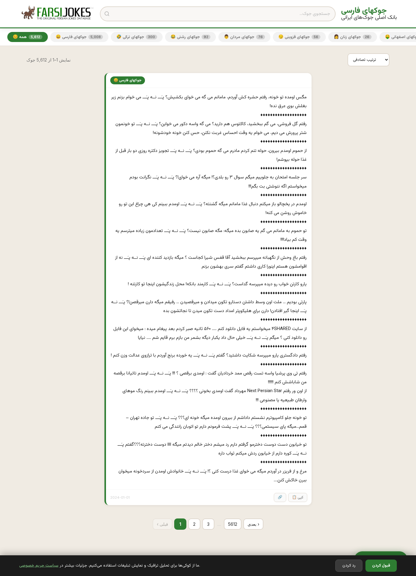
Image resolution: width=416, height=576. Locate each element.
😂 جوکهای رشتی (189, 37)
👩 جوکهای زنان (351, 37)
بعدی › (253, 524)
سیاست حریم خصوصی (38, 565)
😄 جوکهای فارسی (78, 37)
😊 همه (26, 37)
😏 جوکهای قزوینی (298, 37)
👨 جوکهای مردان (243, 37)
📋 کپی (297, 497)
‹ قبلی (162, 524)
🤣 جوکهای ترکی (135, 37)
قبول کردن (381, 566)
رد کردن (348, 566)
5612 (232, 524)
